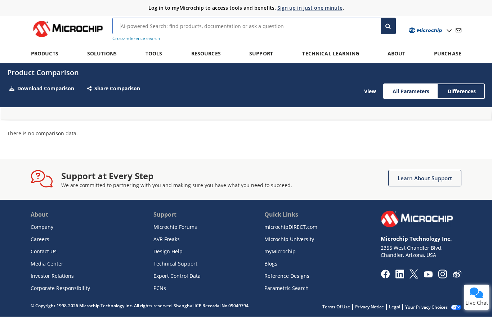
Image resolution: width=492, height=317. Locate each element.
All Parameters (411, 91)
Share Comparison (117, 88)
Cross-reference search (136, 38)
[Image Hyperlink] (68, 37)
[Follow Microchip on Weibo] (456, 275)
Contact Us (44, 251)
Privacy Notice (369, 307)
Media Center (47, 263)
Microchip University (289, 239)
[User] (429, 30)
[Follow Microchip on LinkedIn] (399, 276)
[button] (424, 178)
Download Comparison (45, 88)
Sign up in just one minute (310, 7)
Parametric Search (286, 288)
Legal (394, 307)
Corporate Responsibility (60, 288)
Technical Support (175, 263)
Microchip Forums (175, 226)
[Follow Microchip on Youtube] (428, 275)
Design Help (168, 251)
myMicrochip (280, 251)
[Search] (388, 26)
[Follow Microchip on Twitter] (414, 276)
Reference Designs (286, 275)
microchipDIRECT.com (290, 226)
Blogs (270, 263)
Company (42, 226)
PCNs (159, 288)
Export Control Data (177, 275)
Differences (462, 91)
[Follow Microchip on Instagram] (442, 276)
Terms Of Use (336, 307)
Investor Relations (52, 275)
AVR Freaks (166, 239)
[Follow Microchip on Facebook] (385, 276)
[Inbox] (458, 30)
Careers (40, 239)
